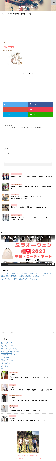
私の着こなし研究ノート (28, 7)
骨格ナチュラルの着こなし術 (8, 348)
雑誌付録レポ (4, 366)
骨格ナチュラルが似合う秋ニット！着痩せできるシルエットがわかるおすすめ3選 (22, 275)
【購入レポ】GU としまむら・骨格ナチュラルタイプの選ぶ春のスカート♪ (30, 207)
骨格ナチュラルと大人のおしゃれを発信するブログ (28, 455)
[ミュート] (50, 264)
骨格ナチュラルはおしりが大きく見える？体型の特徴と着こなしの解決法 (20, 276)
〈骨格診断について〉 (7, 346)
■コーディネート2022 (7, 342)
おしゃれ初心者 (5, 343)
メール (6, 153)
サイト (5, 159)
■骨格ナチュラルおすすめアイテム (10, 351)
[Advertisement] (28, 29)
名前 (6, 148)
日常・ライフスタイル (7, 359)
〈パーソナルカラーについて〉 (9, 350)
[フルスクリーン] (53, 264)
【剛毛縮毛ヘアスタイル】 (8, 363)
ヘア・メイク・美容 (6, 362)
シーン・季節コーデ (6, 353)
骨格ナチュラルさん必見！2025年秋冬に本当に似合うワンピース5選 (19, 279)
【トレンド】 (4, 356)
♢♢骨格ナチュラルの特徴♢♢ (9, 354)
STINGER (43, 458)
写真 (2, 368)
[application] (28, 250)
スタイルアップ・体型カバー (8, 345)
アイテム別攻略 (5, 357)
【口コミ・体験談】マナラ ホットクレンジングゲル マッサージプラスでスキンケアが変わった (26, 273)
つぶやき (3, 365)
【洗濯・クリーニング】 (7, 360)
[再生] (3, 264)
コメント (7, 129)
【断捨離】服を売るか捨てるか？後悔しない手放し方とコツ (17, 278)
